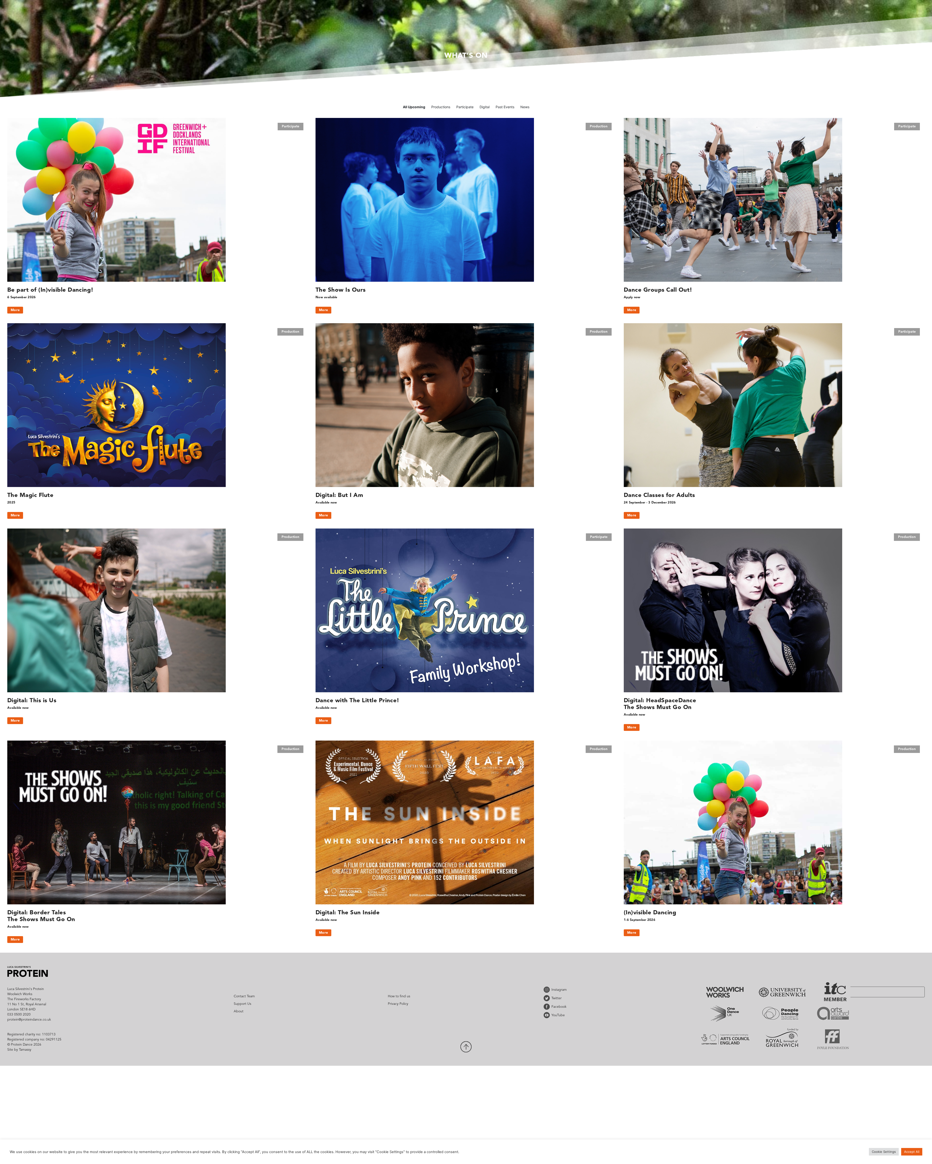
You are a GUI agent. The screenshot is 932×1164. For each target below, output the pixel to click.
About (238, 1011)
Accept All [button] (911, 1152)
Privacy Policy (398, 1004)
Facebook (547, 1007)
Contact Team (244, 996)
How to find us (399, 996)
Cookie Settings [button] (884, 1152)
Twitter (547, 998)
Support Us (242, 1004)
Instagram (547, 990)
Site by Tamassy (19, 1049)
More (15, 310)
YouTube (547, 1015)
